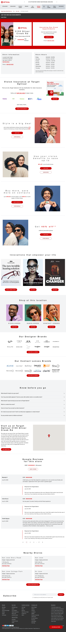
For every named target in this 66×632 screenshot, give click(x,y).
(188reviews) (38, 465)
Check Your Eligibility (22, 108)
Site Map (33, 622)
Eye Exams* (48, 7)
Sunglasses (13, 6)
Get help (23, 607)
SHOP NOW (14, 326)
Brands (26, 6)
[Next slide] (57, 2)
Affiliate (32, 613)
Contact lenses (15, 621)
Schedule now (56, 627)
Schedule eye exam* (14, 608)
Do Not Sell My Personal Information (34, 620)
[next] (43, 542)
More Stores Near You (33, 584)
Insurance (61, 6)
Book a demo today (11, 289)
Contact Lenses (20, 7)
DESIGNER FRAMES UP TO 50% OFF (40, 1)
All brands (4, 615)
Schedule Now (49, 37)
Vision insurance (15, 612)
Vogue (3, 613)
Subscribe (10, 596)
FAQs (23, 608)
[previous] (22, 542)
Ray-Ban (4, 607)
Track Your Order (25, 612)
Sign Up (61, 594)
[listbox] (33, 509)
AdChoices (33, 616)
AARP (13, 622)
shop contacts (17, 202)
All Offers (14, 619)
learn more (46, 172)
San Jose (39, 557)
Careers (33, 610)
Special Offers (38, 7)
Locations (33, 612)
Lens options (14, 610)
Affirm (23, 615)
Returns (23, 610)
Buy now (33, 289)
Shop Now (55, 98)
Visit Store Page (6, 565)
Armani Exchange (5, 610)
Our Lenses (32, 7)
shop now (17, 132)
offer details (17, 136)
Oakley (3, 612)
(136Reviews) (26, 39)
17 (39, 542)
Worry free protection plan (15, 614)
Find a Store (54, 7)
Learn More (3, 17)
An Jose (38, 571)
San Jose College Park (12, 571)
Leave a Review (33, 469)
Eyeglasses (5, 6)
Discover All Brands (33, 352)
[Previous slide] (24, 2)
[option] (33, 515)
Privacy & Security (35, 615)
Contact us (24, 613)
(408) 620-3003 (20, 93)
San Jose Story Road (11, 557)
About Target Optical (34, 608)
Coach (3, 608)
